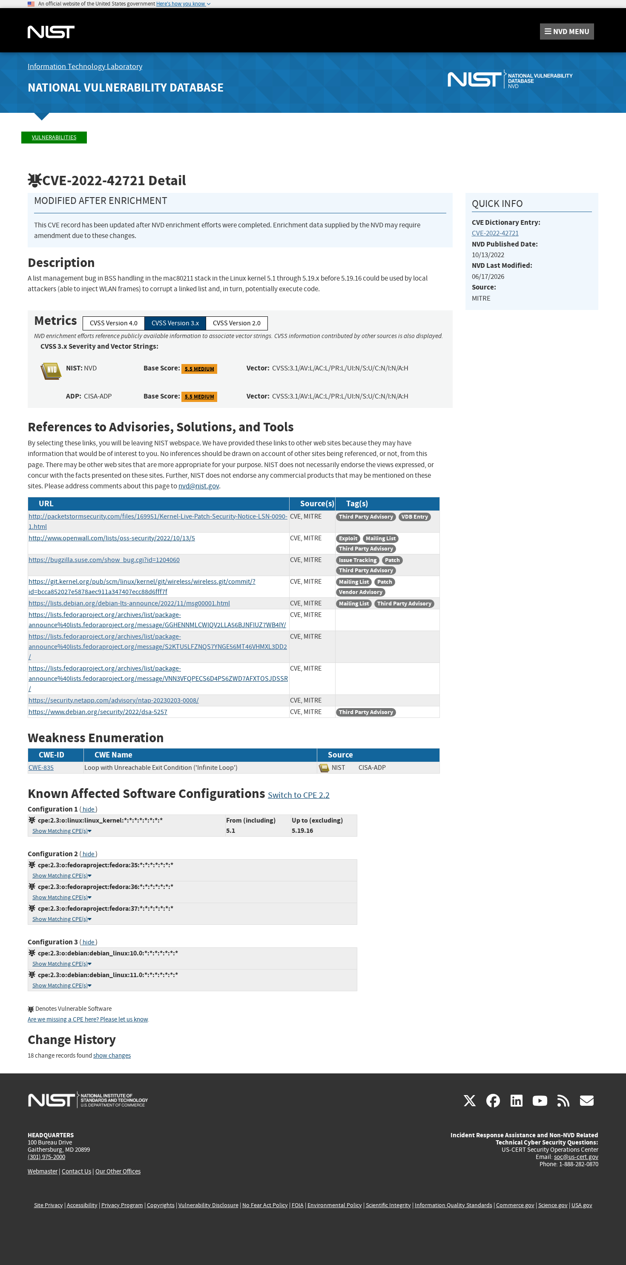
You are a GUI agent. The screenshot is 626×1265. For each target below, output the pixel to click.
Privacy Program (122, 1205)
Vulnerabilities (54, 137)
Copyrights (161, 1205)
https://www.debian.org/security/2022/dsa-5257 (98, 712)
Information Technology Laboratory (85, 67)
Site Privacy (48, 1205)
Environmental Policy (334, 1205)
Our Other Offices (118, 1171)
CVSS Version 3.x (175, 323)
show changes (112, 1056)
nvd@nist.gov (198, 486)
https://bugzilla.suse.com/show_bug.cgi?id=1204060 (104, 560)
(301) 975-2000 (46, 1157)
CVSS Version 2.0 (237, 323)
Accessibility (82, 1205)
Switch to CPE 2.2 (299, 795)
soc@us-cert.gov (576, 1157)
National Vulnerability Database (126, 87)
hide (88, 810)
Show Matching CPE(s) (60, 831)
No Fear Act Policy (265, 1205)
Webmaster (42, 1171)
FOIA (298, 1205)
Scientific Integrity (388, 1205)
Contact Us (76, 1171)
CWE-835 (41, 767)
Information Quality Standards (453, 1205)
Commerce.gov (515, 1205)
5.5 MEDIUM (199, 368)
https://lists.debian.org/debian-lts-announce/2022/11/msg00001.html (129, 603)
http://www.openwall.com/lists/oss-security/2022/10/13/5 (112, 538)
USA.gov (581, 1205)
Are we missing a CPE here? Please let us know (88, 1019)
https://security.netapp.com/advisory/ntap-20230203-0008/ (114, 700)
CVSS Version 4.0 (114, 323)
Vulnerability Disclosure (208, 1205)
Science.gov (553, 1205)
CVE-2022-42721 (495, 233)
